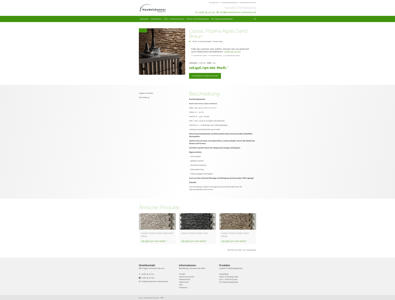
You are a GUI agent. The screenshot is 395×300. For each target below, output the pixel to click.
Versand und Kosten (186, 277)
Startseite (144, 19)
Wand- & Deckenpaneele (198, 19)
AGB (180, 285)
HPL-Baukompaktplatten (222, 19)
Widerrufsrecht (184, 279)
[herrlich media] (161, 297)
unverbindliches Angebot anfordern (205, 76)
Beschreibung (144, 97)
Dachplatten (156, 19)
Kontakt (182, 274)
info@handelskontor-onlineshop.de (238, 12)
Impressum (183, 287)
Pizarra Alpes (218, 41)
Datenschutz (184, 282)
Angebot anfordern (146, 93)
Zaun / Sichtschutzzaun (174, 19)
